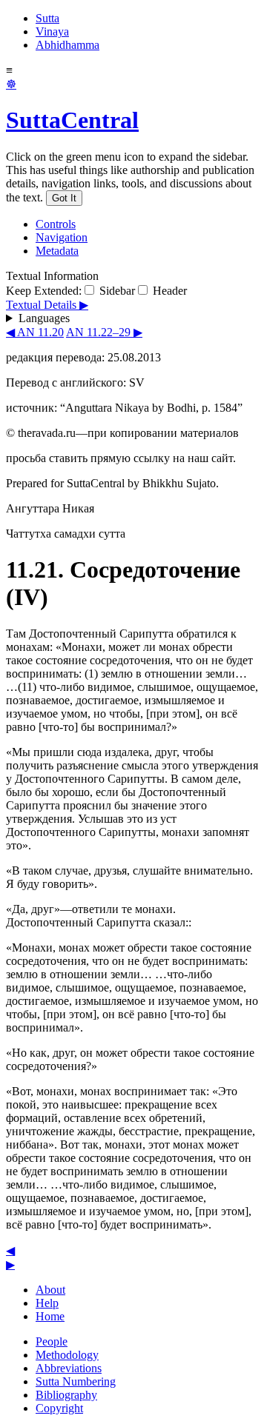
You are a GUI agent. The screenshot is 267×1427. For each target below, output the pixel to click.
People (51, 1341)
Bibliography (66, 1394)
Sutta (47, 18)
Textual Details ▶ (47, 304)
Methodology (67, 1355)
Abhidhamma (67, 45)
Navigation (62, 237)
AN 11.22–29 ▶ (104, 332)
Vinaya (52, 31)
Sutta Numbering (76, 1381)
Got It (64, 198)
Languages (44, 318)
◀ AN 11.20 (35, 332)
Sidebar (115, 290)
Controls (56, 224)
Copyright (59, 1408)
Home (50, 1316)
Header (168, 290)
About (50, 1289)
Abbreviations (69, 1368)
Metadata (57, 250)
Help (47, 1303)
